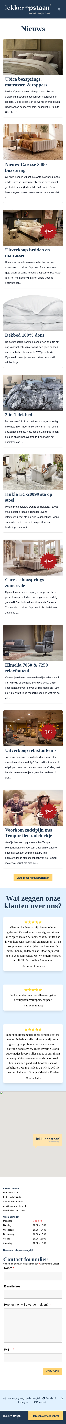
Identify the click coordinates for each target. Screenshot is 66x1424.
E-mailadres (13, 1286)
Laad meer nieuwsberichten (33, 877)
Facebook (51, 1398)
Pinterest (41, 1402)
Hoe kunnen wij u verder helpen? (27, 1304)
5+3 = (9, 1349)
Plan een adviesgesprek (45, 1415)
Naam (9, 1268)
